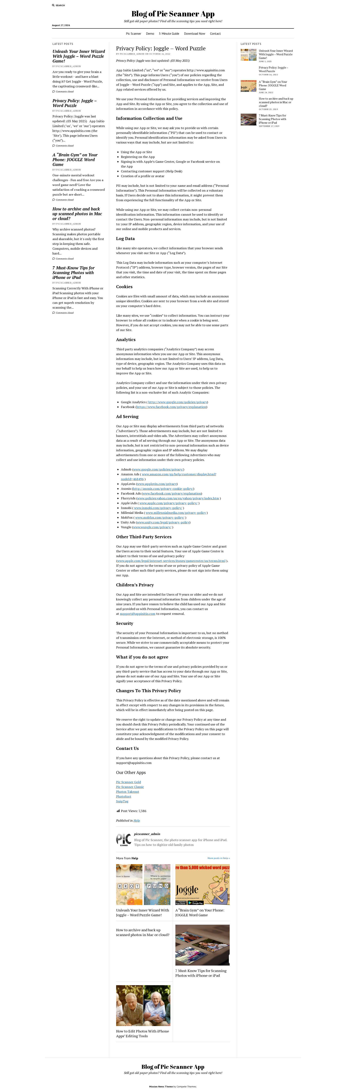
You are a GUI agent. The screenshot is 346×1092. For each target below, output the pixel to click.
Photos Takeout (127, 791)
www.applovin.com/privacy (157, 484)
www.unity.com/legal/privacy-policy (163, 522)
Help (137, 820)
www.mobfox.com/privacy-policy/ (159, 517)
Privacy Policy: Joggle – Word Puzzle (74, 103)
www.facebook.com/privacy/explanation (172, 493)
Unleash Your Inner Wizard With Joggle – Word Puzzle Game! (78, 56)
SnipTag (122, 801)
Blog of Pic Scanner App (173, 13)
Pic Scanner (133, 33)
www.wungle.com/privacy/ (152, 527)
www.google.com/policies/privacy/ (158, 469)
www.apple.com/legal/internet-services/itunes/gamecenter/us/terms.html (171, 561)
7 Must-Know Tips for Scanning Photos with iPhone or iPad (73, 272)
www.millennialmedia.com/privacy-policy (176, 512)
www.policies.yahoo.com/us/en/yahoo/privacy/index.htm (178, 498)
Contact (215, 33)
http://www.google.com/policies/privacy (177, 402)
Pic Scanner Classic (130, 787)
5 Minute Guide (169, 33)
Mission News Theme (161, 1086)
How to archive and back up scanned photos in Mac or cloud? (77, 213)
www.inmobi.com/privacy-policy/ (158, 508)
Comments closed (64, 91)
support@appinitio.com (137, 613)
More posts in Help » (219, 858)
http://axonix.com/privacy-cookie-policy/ (163, 488)
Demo (150, 33)
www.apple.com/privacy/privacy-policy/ (169, 503)
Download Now (194, 33)
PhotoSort (123, 796)
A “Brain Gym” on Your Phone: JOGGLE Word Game (75, 159)
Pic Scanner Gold (128, 782)
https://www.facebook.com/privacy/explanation (171, 407)
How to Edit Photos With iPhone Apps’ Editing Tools (142, 1033)
